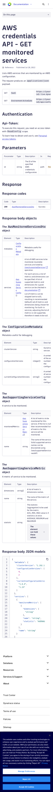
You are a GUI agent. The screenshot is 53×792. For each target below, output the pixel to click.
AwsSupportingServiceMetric (25, 427)
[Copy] (47, 559)
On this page (9, 15)
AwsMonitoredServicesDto (23, 207)
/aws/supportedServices (35, 267)
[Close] (50, 735)
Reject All (26, 779)
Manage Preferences (26, 771)
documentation (31, 290)
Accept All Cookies (26, 787)
